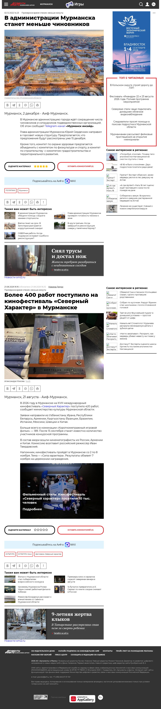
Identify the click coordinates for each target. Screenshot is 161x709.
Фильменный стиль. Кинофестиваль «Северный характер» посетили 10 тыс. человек (56, 498)
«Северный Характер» (56, 406)
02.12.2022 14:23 (11, 13)
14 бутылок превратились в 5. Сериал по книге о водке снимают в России (84, 589)
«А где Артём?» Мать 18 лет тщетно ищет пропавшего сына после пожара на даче (137, 187)
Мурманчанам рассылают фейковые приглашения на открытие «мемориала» (131, 137)
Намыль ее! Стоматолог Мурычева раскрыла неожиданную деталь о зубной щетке (137, 325)
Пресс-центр (61, 655)
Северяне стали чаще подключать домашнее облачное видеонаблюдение (131, 112)
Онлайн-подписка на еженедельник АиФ (78, 651)
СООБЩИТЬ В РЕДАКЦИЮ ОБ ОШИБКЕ (88, 655)
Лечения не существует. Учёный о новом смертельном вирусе (136, 207)
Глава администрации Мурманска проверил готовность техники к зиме (84, 215)
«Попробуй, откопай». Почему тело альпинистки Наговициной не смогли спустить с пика (137, 156)
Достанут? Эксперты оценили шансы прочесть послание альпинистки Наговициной (138, 346)
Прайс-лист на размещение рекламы (134, 651)
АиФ (28, 381)
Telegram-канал (55, 126)
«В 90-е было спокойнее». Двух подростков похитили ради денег (136, 165)
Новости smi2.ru (14, 277)
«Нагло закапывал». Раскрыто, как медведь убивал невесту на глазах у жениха (137, 336)
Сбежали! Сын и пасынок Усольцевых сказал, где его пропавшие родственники (138, 294)
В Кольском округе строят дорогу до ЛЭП (131, 86)
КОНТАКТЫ (107, 651)
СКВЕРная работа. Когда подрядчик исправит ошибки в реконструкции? (33, 235)
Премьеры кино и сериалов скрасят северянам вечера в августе (81, 579)
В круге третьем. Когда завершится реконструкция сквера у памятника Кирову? (82, 225)
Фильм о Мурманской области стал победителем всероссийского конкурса (33, 579)
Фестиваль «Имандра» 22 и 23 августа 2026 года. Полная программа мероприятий (131, 99)
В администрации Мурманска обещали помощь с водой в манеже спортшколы (32, 215)
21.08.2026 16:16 (11, 287)
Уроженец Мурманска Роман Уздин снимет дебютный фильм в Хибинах (34, 589)
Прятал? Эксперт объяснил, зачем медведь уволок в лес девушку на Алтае (136, 177)
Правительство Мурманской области (22, 98)
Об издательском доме (43, 651)
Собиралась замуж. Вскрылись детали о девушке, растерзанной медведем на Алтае (136, 198)
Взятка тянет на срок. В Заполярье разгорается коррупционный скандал (30, 225)
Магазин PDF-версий (41, 655)
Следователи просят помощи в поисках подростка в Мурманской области (131, 124)
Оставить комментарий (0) (81, 166)
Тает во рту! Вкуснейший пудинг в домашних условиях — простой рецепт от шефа (136, 315)
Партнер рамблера (58, 697)
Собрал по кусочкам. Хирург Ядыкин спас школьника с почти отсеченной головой (138, 305)
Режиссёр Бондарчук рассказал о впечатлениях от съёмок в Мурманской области (34, 599)
